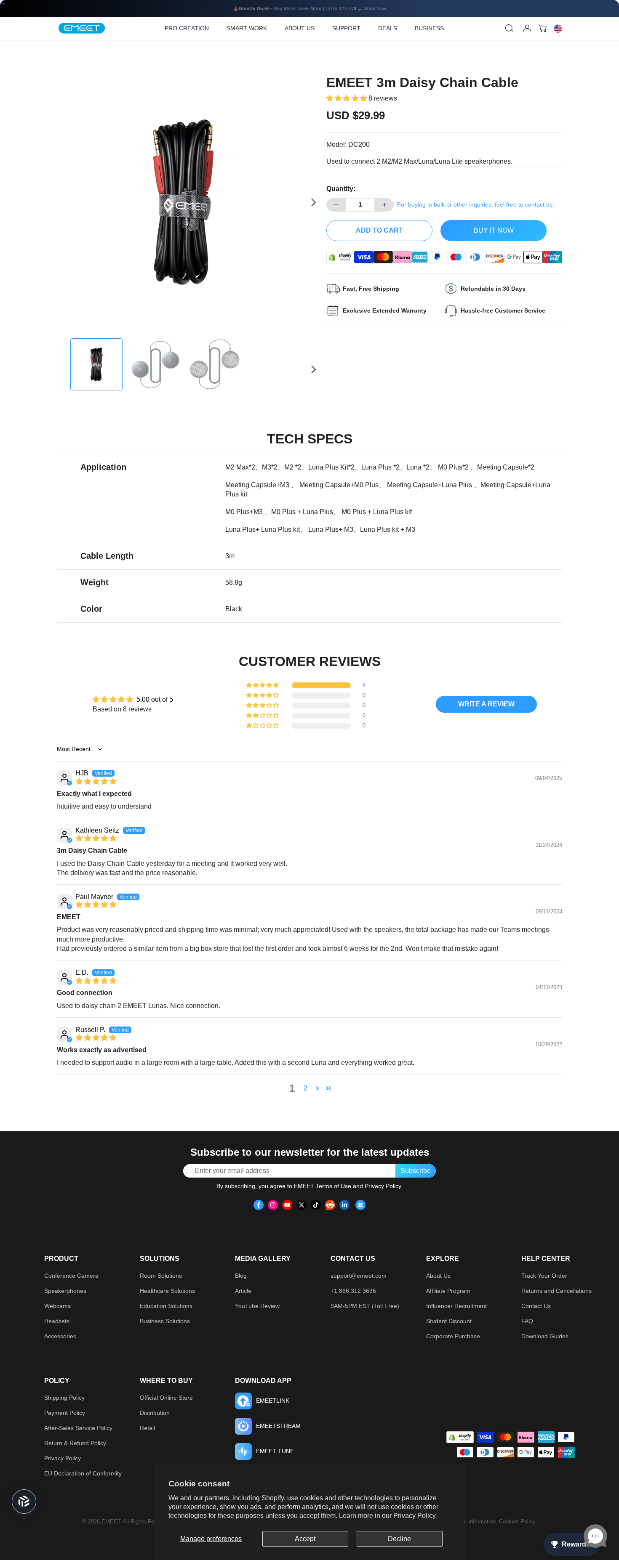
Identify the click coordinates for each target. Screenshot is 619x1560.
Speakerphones (65, 1290)
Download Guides (544, 1336)
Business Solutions (165, 1321)
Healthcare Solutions (167, 1290)
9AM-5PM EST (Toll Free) (365, 1306)
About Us (438, 1275)
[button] (347, 98)
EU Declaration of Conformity (83, 1473)
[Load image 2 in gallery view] (155, 364)
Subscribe (415, 1170)
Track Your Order (544, 1275)
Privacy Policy (414, 1515)
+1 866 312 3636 (353, 1290)
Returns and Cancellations (556, 1290)
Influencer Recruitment (456, 1306)
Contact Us (536, 1306)
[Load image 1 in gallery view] (96, 364)
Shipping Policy (64, 1397)
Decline (399, 1538)
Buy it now (494, 230)
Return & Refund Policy (75, 1443)
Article (243, 1290)
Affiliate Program (448, 1290)
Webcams (57, 1306)
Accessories (60, 1336)
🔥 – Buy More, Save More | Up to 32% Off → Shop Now (309, 8)
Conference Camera (71, 1275)
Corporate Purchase (453, 1336)
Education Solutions (166, 1306)
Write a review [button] (486, 704)
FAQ (527, 1321)
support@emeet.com (359, 1275)
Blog (241, 1275)
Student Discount (449, 1321)
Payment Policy (64, 1412)
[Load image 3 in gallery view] (215, 364)
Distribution (155, 1412)
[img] (96, 781)
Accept (305, 1538)
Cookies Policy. (518, 1521)
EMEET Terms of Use (322, 1186)
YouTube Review (257, 1306)
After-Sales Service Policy (78, 1428)
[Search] (509, 28)
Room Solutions (161, 1275)
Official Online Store (166, 1397)
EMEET (111, 1521)
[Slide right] (313, 202)
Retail (147, 1428)
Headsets (56, 1321)
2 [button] (305, 1088)
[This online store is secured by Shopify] (340, 257)
